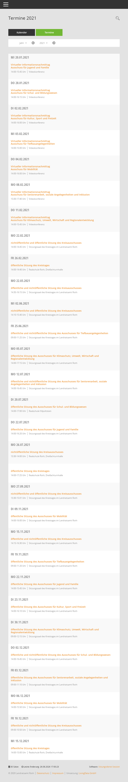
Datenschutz (43, 773)
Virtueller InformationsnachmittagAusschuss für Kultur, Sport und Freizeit (33, 117)
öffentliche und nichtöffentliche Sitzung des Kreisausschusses (46, 288)
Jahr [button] (22, 43)
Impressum (58, 773)
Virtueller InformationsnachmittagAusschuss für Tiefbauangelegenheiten (33, 142)
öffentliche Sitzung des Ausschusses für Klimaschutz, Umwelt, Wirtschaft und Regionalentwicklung (55, 357)
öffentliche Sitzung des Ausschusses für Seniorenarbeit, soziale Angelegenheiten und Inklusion (59, 679)
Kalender (22, 32)
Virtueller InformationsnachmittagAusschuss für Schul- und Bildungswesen (34, 92)
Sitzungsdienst (109, 766)
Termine (49, 32)
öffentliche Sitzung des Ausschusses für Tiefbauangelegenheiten (47, 561)
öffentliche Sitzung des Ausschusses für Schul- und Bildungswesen (48, 406)
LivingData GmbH (87, 773)
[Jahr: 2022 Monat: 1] (54, 43)
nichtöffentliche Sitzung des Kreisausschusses (37, 452)
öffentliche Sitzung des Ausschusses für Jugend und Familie (44, 429)
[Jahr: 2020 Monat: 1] (33, 43)
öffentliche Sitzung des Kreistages (30, 265)
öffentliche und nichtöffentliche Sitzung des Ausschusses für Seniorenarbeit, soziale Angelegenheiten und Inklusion (59, 383)
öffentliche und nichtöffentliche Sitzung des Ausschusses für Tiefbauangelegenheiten (59, 333)
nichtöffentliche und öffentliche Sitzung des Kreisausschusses (46, 242)
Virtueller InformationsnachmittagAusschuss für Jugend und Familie (30, 66)
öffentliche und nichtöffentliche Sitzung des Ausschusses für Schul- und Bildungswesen (60, 654)
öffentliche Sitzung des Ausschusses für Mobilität (39, 516)
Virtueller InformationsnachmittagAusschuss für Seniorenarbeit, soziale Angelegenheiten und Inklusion (50, 193)
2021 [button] (43, 43)
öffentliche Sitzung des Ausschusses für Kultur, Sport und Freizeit (48, 606)
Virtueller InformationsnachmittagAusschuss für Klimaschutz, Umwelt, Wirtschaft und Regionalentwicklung (52, 219)
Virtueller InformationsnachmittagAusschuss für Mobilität (30, 168)
